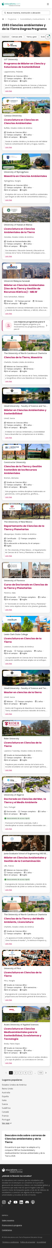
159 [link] (40, 1073)
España (5, 1096)
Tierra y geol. (31, 37)
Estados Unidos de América (14, 1084)
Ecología (44, 37)
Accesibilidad (41, 1242)
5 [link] (30, 1073)
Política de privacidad (27, 1242)
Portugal (6, 1119)
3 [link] (20, 1073)
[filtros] (48, 37)
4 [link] (25, 1073)
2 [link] (15, 1073)
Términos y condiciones (10, 1242)
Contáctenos (7, 1230)
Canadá (5, 1112)
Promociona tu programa (12, 1225)
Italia (4, 1100)
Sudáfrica (6, 1108)
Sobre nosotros (8, 1220)
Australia (6, 1092)
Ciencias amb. (17, 37)
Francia (5, 1115)
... (35, 1072)
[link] (46, 1073)
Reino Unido (7, 1088)
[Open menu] (48, 4)
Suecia (5, 1104)
